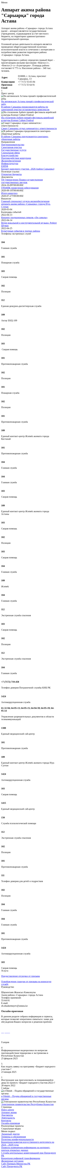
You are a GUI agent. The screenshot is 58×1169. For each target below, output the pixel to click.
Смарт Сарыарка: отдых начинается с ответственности (29, 128)
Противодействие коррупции (16, 158)
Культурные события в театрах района (20, 231)
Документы (7, 1115)
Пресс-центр (7, 1109)
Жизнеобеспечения (11, 161)
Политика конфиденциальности (17, 1139)
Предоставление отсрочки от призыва (20, 976)
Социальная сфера (10, 152)
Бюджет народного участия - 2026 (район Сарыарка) (27, 169)
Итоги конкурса (9, 193)
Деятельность (8, 1118)
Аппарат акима (9, 1112)
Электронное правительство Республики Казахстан (27, 1104)
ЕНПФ (4, 166)
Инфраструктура (9, 163)
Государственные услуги (13, 150)
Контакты (6, 1120)
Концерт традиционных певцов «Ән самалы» (24, 217)
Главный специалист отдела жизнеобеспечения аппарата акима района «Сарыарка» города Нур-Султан (26, 204)
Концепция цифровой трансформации (20, 1158)
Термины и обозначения (13, 1136)
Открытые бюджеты (11, 174)
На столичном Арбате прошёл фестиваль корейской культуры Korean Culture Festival (27, 119)
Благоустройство (9, 155)
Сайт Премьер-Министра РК (15, 1163)
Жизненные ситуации (12, 1161)
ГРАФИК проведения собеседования (20, 188)
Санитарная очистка (11, 147)
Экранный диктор (10, 1134)
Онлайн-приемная (10, 1123)
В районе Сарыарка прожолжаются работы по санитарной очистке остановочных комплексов (25, 108)
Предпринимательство (12, 144)
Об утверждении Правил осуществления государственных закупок (22, 181)
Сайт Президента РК (11, 1166)
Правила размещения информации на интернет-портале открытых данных (25, 1148)
